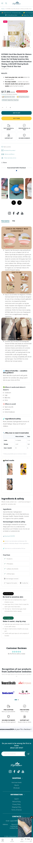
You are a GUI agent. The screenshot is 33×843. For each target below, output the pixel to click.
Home (2, 8)
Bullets (4, 73)
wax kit (16, 785)
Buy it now (16, 118)
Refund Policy (16, 801)
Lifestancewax (12, 836)
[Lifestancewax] (16, 3)
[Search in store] (6, 3)
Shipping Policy (16, 807)
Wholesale (16, 788)
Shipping (3, 94)
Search (16, 799)
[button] (28, 34)
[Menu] (2, 3)
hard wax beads (17, 782)
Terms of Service (16, 810)
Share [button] (5, 162)
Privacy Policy (16, 804)
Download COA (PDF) (10, 536)
